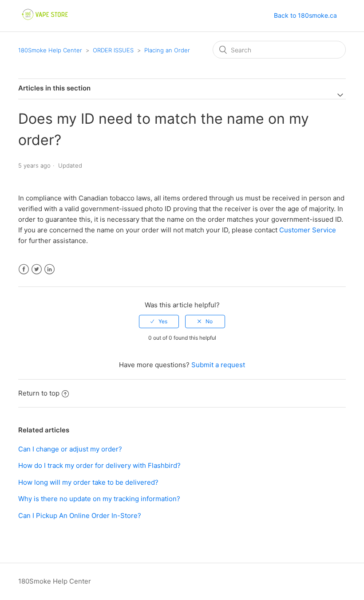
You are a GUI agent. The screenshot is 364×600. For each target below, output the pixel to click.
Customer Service (307, 230)
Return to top (38, 393)
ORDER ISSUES (114, 50)
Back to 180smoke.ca (305, 15)
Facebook (23, 269)
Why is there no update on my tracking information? (99, 498)
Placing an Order (167, 50)
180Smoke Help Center (50, 50)
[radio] (159, 321)
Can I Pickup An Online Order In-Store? (79, 515)
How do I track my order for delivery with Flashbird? (99, 465)
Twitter (36, 269)
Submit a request (218, 365)
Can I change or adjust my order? (70, 449)
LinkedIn (49, 269)
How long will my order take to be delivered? (88, 482)
